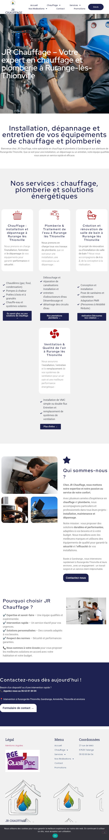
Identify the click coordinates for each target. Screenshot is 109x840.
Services (74, 5)
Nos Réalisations (36, 8)
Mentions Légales (14, 745)
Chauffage (52, 5)
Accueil (34, 5)
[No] (104, 832)
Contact (60, 8)
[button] (17, 316)
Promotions (79, 8)
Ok (55, 836)
